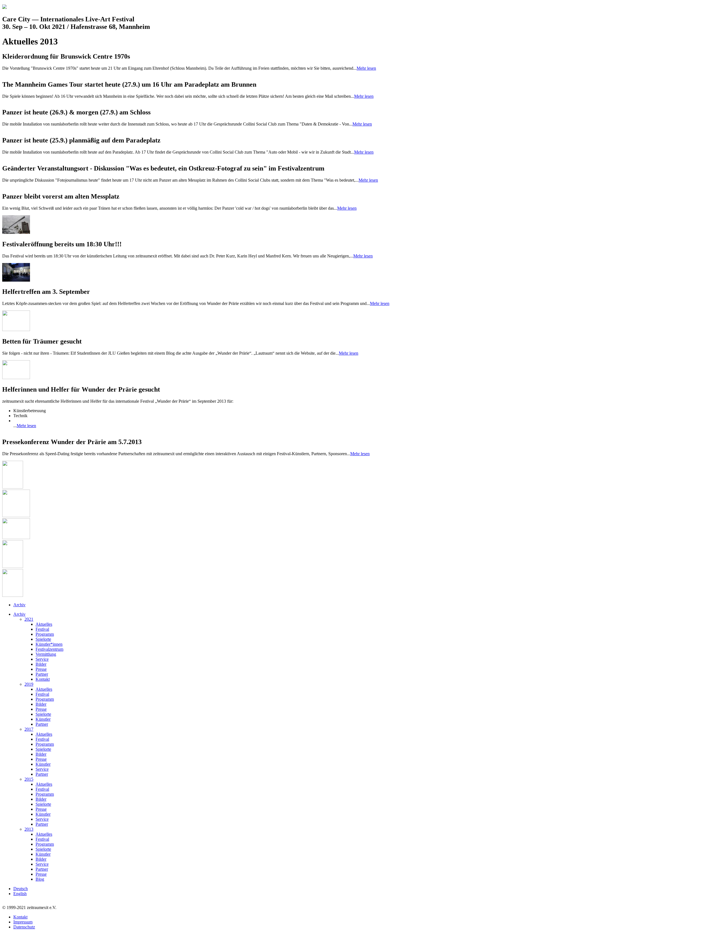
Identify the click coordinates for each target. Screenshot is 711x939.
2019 (28, 684)
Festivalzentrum (49, 649)
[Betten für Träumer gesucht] (16, 377)
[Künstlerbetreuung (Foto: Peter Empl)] (16, 329)
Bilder (41, 664)
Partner (42, 674)
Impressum (22, 922)
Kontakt (43, 679)
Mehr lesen (366, 68)
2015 (28, 779)
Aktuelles (44, 624)
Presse (41, 669)
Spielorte (43, 639)
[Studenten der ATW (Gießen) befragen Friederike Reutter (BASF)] (16, 537)
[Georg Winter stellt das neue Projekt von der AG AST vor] (12, 566)
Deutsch (20, 888)
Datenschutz (24, 927)
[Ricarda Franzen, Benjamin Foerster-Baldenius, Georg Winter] (12, 487)
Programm (45, 634)
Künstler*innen (49, 644)
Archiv (19, 604)
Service (42, 659)
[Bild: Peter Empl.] (16, 232)
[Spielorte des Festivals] (12, 595)
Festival (42, 629)
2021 (28, 619)
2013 (28, 829)
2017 (28, 729)
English (20, 893)
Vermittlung (46, 654)
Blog (40, 879)
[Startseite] (4, 7)
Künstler (43, 719)
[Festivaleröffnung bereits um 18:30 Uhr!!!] (16, 280)
